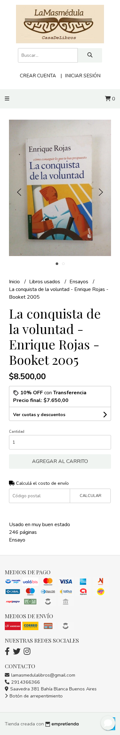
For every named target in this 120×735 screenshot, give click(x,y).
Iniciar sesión (82, 76)
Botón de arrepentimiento (35, 696)
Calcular (90, 496)
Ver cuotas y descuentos (39, 415)
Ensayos (79, 281)
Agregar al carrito (60, 461)
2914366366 (25, 682)
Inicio (15, 281)
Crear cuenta (38, 76)
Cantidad (16, 431)
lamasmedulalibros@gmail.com (42, 675)
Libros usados (45, 281)
